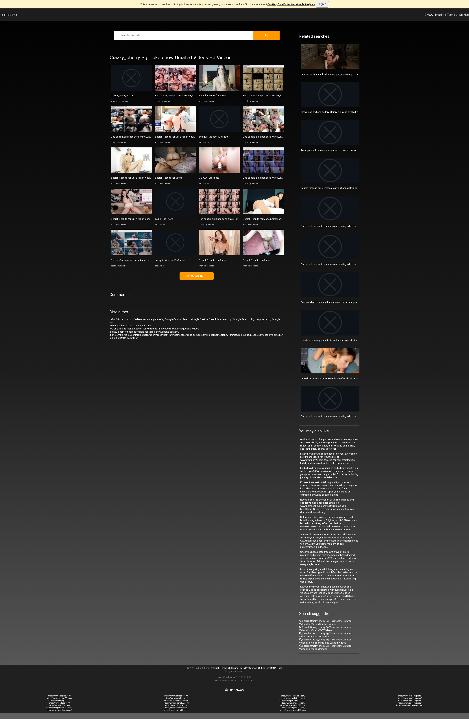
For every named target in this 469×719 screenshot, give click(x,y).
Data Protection (248, 668)
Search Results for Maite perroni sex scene (266, 218)
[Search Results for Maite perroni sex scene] (263, 213)
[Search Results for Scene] (175, 172)
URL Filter (263, 668)
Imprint (439, 14)
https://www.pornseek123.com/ (292, 700)
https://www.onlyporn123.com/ (293, 710)
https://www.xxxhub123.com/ (176, 700)
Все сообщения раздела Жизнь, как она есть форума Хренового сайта (151, 136)
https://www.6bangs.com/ (59, 700)
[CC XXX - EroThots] (219, 172)
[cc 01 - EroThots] (175, 213)
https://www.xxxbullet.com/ (176, 698)
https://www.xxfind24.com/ (176, 705)
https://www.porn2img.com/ (410, 698)
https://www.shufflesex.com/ (59, 710)
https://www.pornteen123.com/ (293, 705)
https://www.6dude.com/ (59, 703)
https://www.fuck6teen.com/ (293, 698)
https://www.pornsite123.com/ (59, 708)
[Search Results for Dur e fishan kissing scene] (131, 172)
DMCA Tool (275, 668)
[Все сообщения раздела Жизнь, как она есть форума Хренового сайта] (131, 131)
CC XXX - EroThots (209, 177)
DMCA (428, 14)
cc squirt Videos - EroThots (169, 260)
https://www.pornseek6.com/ (292, 703)
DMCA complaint (128, 338)
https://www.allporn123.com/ (292, 708)
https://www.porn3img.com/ (410, 700)
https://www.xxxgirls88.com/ (176, 710)
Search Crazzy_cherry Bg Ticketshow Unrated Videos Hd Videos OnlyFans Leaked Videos (325, 641)
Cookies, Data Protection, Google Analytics (291, 4)
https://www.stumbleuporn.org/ (409, 705)
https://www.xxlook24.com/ (176, 708)
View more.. (196, 276)
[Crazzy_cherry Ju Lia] (131, 90)
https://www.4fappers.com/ (59, 696)
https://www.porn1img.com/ (410, 696)
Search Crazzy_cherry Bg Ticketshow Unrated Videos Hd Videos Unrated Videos (325, 622)
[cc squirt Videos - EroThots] (175, 254)
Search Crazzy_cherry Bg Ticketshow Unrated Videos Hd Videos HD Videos (325, 635)
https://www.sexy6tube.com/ (293, 696)
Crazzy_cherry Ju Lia (122, 95)
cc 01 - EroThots (164, 218)
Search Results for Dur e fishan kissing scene (135, 177)
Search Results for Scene (168, 177)
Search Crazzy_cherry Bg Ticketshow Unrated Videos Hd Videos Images (325, 647)
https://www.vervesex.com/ (176, 696)
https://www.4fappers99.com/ (59, 698)
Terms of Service (458, 14)
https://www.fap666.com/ (59, 705)
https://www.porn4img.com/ (410, 703)
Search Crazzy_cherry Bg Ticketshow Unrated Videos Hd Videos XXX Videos (325, 629)
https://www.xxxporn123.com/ (176, 703)
